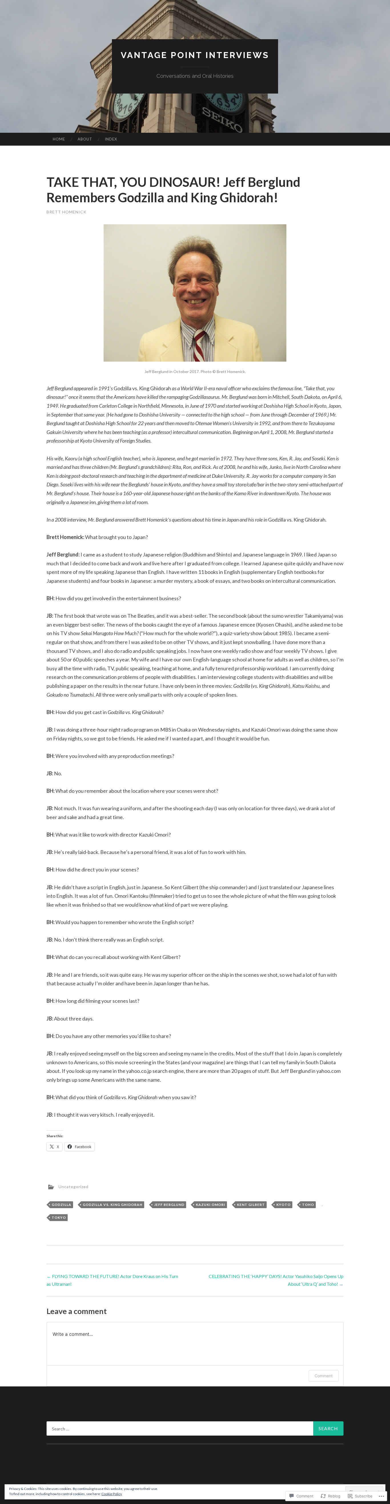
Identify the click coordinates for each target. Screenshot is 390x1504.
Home (59, 139)
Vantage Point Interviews (195, 55)
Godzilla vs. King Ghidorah (112, 1204)
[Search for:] (195, 1428)
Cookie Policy (111, 1494)
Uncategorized (74, 1186)
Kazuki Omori (210, 1204)
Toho (308, 1204)
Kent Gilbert (251, 1204)
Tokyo (59, 1217)
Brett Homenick (67, 211)
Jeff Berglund (169, 1204)
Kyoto (283, 1204)
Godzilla (61, 1204)
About (85, 139)
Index (111, 139)
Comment (324, 1375)
